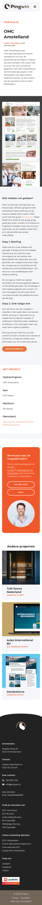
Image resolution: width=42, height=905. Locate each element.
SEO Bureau (8, 814)
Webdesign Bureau (11, 824)
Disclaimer (25, 898)
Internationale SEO (11, 847)
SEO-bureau (27, 217)
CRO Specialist (9, 827)
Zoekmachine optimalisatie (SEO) (18, 422)
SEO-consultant (9, 810)
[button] (35, 7)
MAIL (21, 492)
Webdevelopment (11, 425)
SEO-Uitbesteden (10, 840)
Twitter (5, 870)
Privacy (15, 898)
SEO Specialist (8, 820)
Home (6, 43)
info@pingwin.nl (13, 784)
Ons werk (15, 43)
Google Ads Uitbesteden (13, 851)
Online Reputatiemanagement (16, 844)
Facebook (6, 867)
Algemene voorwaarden (21, 901)
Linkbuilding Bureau (11, 817)
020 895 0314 (21, 484)
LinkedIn (6, 864)
